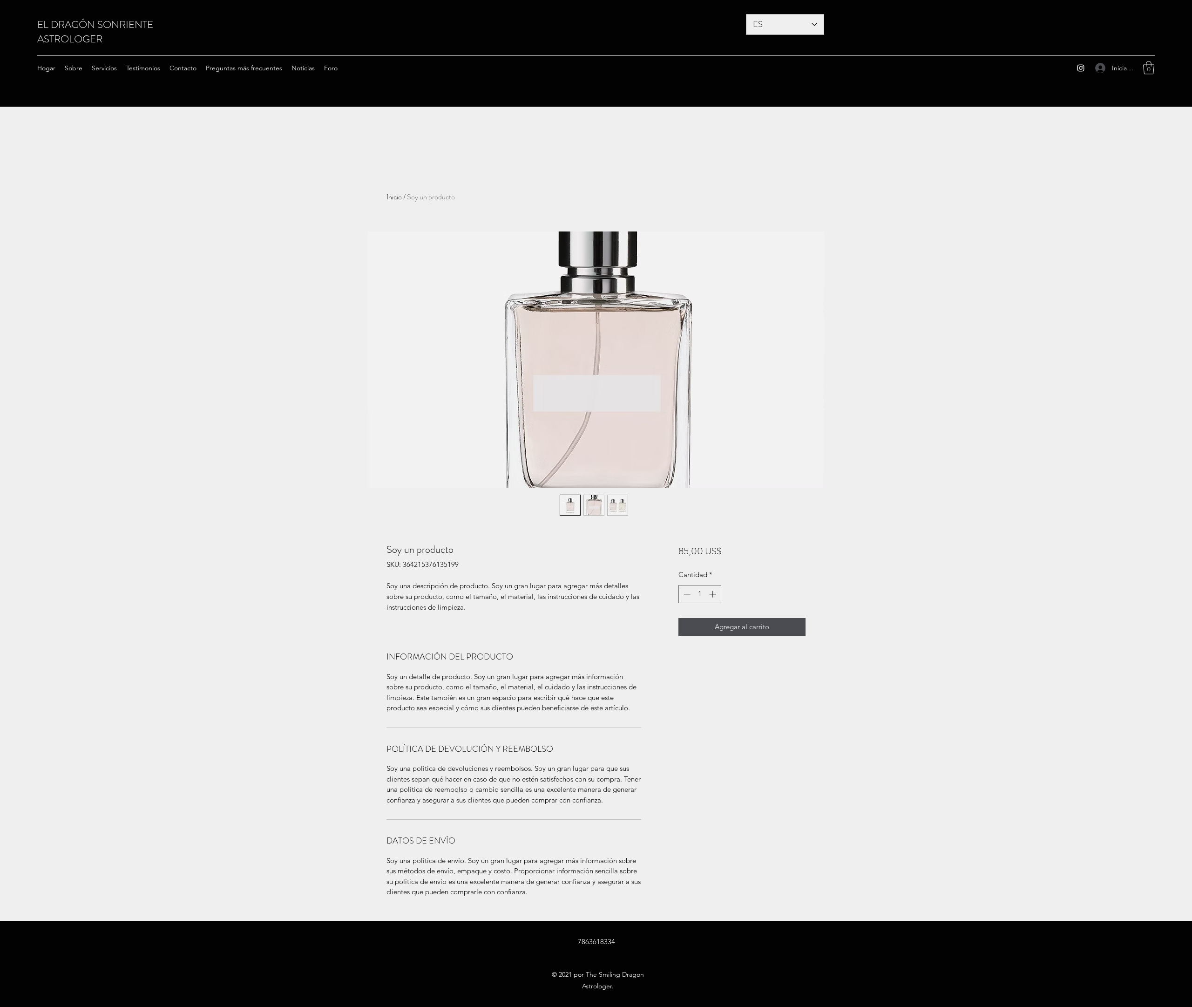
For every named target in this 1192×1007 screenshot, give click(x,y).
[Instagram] (1080, 68)
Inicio (394, 196)
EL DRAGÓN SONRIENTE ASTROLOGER (95, 31)
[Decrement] (686, 594)
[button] (1148, 68)
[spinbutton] (699, 594)
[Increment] (713, 594)
